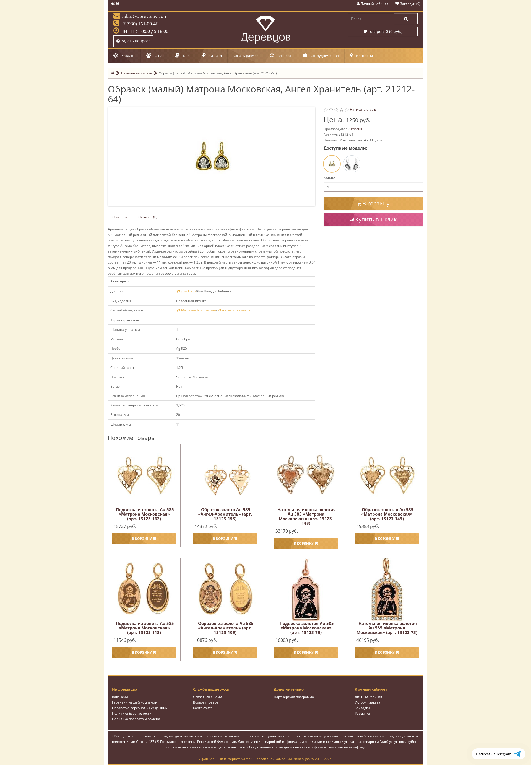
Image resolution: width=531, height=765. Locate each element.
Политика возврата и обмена (136, 719)
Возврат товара (205, 702)
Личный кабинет (368, 696)
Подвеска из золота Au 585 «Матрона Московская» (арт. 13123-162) (145, 514)
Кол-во (329, 178)
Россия (356, 129)
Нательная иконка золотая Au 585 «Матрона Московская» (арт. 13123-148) (306, 516)
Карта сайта (203, 707)
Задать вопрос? (135, 40)
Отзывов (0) (147, 217)
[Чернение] (351, 164)
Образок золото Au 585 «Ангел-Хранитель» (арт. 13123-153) (225, 514)
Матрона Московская (198, 310)
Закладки (362, 707)
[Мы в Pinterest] (117, 3)
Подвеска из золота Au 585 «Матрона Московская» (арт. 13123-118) (145, 627)
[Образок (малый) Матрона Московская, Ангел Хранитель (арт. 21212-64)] (212, 156)
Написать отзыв (363, 109)
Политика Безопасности (132, 713)
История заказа (367, 702)
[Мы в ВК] (113, 3)
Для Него (188, 291)
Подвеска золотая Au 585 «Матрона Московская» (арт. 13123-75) (307, 627)
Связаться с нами (207, 696)
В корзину (375, 203)
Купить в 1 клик (375, 219)
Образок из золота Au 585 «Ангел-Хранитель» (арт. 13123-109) (226, 627)
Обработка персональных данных (139, 707)
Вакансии (120, 696)
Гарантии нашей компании (134, 702)
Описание (120, 217)
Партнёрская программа (294, 696)
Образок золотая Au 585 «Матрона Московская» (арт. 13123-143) (387, 514)
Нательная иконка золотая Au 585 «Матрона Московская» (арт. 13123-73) (386, 627)
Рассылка (362, 713)
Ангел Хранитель (236, 310)
